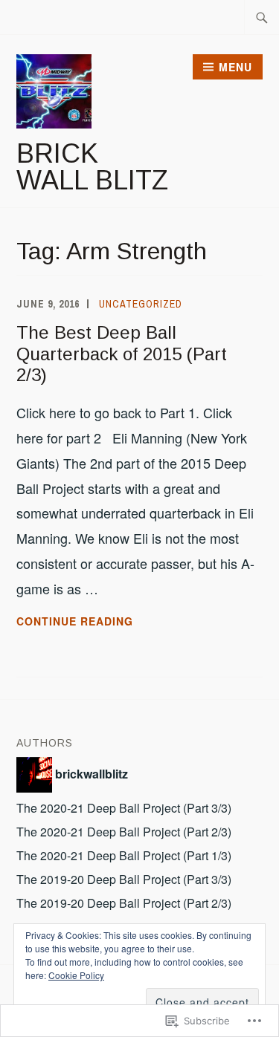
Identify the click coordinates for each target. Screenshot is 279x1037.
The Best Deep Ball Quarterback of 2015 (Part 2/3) (121, 354)
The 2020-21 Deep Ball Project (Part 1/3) (123, 855)
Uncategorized (140, 304)
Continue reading (74, 622)
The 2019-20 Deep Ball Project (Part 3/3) (123, 879)
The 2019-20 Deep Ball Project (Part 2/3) (123, 902)
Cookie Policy (76, 975)
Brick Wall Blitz (92, 166)
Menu (235, 66)
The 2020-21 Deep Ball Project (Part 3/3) (123, 807)
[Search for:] (262, 17)
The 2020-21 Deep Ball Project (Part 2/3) (123, 831)
